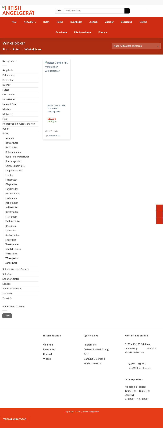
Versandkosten (54, 136)
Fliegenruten (11, 184)
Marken (143, 22)
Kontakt (47, 354)
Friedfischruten (12, 193)
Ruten (46, 22)
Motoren (7, 114)
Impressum (90, 344)
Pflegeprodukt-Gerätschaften (18, 124)
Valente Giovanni (11, 288)
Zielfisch (93, 22)
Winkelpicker (11, 258)
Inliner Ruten (11, 203)
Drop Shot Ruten (13, 170)
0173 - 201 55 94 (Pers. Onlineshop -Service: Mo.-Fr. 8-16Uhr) (141, 348)
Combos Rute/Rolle (15, 166)
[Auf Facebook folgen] (14, 343)
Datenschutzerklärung (96, 349)
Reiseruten (10, 226)
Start (5, 49)
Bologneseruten (13, 152)
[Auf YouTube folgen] (26, 343)
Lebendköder (9, 104)
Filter (7, 316)
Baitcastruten (11, 143)
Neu (14, 22)
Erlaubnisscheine (82, 32)
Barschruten (11, 147)
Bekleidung (126, 22)
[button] (151, 10)
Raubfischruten (12, 221)
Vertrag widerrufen (14, 419)
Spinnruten (10, 230)
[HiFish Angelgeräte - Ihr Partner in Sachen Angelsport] (18, 11)
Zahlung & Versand (94, 359)
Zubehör (109, 22)
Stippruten (10, 240)
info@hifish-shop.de (139, 368)
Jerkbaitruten (11, 207)
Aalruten (9, 138)
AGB (86, 354)
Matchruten (11, 217)
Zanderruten (11, 263)
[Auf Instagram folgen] (20, 343)
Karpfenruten (11, 212)
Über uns (102, 32)
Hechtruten (11, 198)
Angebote (30, 22)
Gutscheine (61, 32)
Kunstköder (76, 22)
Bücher (6, 85)
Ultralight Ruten (13, 249)
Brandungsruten (13, 161)
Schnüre (7, 274)
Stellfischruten (12, 235)
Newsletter (49, 349)
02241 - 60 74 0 (137, 364)
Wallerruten (11, 254)
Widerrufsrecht (92, 363)
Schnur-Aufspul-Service (15, 269)
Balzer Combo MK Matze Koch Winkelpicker (56, 108)
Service (6, 284)
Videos (47, 359)
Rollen (60, 22)
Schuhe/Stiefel (10, 279)
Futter (5, 90)
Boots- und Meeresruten (17, 157)
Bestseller (7, 80)
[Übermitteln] (127, 11)
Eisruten (9, 175)
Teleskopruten (12, 244)
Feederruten (11, 180)
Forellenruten (11, 189)
